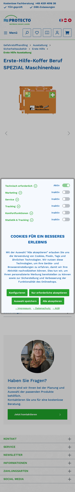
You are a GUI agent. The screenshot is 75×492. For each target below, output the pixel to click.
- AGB (56, 308)
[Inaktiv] (66, 192)
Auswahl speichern (25, 301)
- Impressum (24, 308)
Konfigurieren (17, 292)
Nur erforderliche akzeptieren (49, 292)
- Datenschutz (42, 308)
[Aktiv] (66, 185)
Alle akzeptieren (52, 301)
